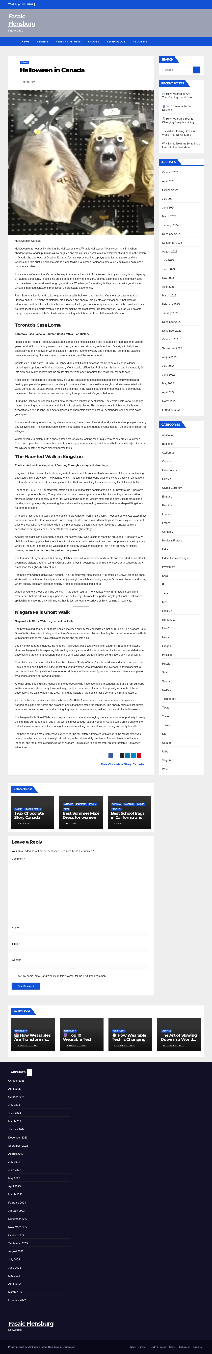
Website (16, 960)
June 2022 (168, 374)
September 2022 (172, 348)
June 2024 (168, 207)
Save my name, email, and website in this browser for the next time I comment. (61, 976)
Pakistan (167, 654)
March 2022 (169, 401)
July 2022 (168, 365)
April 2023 (168, 286)
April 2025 (168, 181)
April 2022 (168, 392)
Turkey (166, 725)
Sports (93, 41)
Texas (66, 809)
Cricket (166, 479)
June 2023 (168, 269)
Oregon (166, 646)
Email (16, 943)
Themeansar (68, 1347)
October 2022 (170, 339)
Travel (166, 716)
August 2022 (169, 357)
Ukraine (167, 742)
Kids (165, 602)
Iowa (165, 575)
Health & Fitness (68, 41)
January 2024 (170, 225)
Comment (18, 858)
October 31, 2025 (27, 1045)
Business (167, 443)
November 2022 (172, 330)
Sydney (166, 690)
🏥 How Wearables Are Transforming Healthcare (32, 1039)
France (166, 523)
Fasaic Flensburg (30, 1323)
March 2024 (169, 216)
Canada (24, 62)
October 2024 (170, 190)
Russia (166, 663)
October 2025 (170, 172)
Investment (168, 567)
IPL (164, 584)
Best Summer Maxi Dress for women (81, 815)
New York (116, 809)
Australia (68, 804)
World (165, 769)
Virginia (167, 760)
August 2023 (169, 251)
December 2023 (172, 234)
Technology (115, 41)
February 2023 (171, 304)
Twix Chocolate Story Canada (123, 764)
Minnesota (168, 619)
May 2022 (168, 383)
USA (165, 751)
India (165, 549)
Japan (166, 593)
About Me (140, 41)
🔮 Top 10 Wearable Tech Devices (77, 1039)
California (81, 804)
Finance (43, 41)
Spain (165, 672)
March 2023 (169, 295)
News (26, 41)
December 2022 (172, 322)
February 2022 (171, 409)
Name (16, 927)
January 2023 (170, 313)
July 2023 (168, 260)
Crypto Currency (172, 487)
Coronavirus (169, 470)
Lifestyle (167, 610)
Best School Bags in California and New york (127, 817)
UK (164, 734)
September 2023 (172, 242)
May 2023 (168, 278)
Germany (167, 531)
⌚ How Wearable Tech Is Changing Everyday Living (129, 1039)
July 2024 (168, 198)
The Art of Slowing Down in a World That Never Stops (179, 1039)
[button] (201, 41)
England (167, 496)
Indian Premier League (176, 558)
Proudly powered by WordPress (23, 1347)
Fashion (167, 505)
